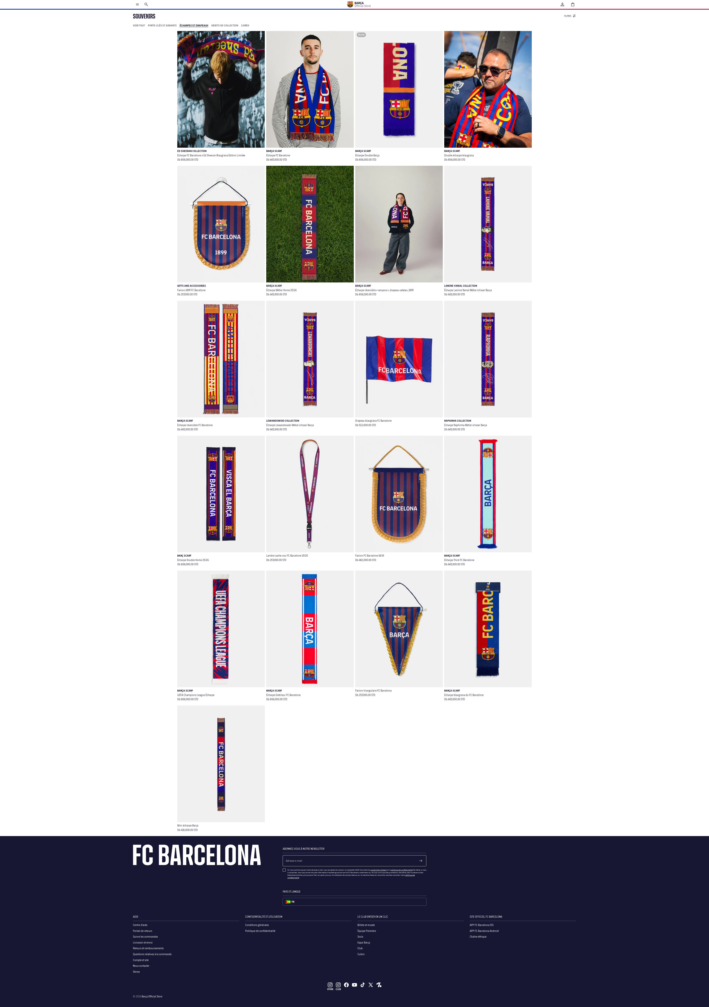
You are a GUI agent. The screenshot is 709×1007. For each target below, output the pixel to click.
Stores (136, 971)
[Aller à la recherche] (146, 4)
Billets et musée (366, 925)
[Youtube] (354, 985)
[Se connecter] (562, 4)
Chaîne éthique (478, 936)
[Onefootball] (379, 985)
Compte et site (141, 959)
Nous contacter (141, 965)
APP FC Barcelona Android (484, 930)
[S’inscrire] (421, 861)
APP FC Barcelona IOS (482, 925)
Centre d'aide (140, 925)
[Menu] (137, 4)
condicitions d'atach (379, 870)
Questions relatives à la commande (152, 954)
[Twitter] (371, 985)
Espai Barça (363, 942)
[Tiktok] (363, 985)
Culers (360, 954)
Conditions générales (257, 925)
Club (360, 948)
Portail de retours (142, 930)
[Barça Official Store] (359, 4)
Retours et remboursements (148, 948)
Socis (360, 936)
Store (330, 989)
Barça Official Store (152, 996)
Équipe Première (366, 930)
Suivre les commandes (145, 936)
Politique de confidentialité (260, 930)
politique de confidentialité (402, 870)
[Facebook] (346, 985)
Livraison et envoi (143, 942)
